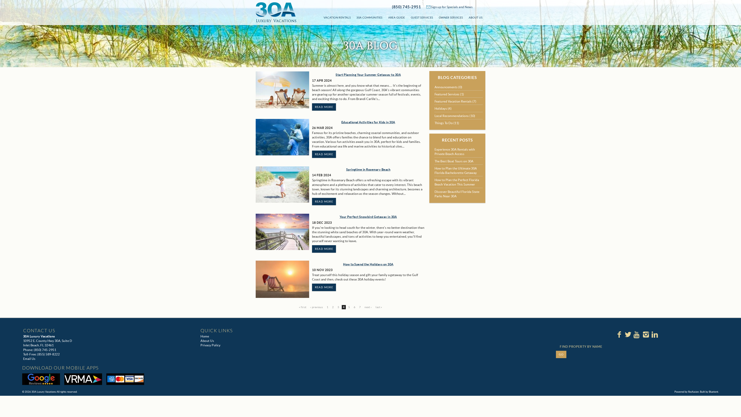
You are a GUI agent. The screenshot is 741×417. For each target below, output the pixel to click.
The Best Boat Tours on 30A (454, 161)
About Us (475, 17)
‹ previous (316, 307)
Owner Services (451, 17)
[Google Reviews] (41, 379)
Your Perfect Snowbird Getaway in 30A (368, 217)
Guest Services (422, 17)
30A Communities (369, 17)
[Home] (276, 12)
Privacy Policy (210, 345)
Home (204, 336)
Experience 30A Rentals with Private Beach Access (455, 152)
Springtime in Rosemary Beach (368, 169)
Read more (324, 106)
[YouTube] (637, 335)
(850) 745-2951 (406, 7)
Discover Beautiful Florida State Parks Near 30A (457, 194)
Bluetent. (714, 391)
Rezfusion (693, 391)
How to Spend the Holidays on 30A (368, 264)
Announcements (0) (448, 87)
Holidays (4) (443, 108)
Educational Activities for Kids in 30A (368, 122)
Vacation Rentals (337, 17)
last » (379, 307)
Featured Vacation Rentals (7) (455, 101)
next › (368, 307)
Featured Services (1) (449, 94)
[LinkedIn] (655, 335)
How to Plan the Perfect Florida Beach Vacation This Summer (457, 182)
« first (302, 307)
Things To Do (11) (447, 123)
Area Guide (396, 17)
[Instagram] (646, 335)
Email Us (29, 358)
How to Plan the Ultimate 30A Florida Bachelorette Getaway (456, 171)
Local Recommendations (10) (455, 116)
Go (561, 354)
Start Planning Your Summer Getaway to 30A (368, 74)
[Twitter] (628, 335)
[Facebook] (619, 335)
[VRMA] (83, 379)
